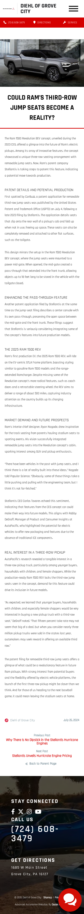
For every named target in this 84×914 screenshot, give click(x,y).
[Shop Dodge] (8, 8)
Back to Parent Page (42, 763)
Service (72, 22)
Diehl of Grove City (22, 720)
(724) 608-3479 (16, 22)
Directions (44, 22)
